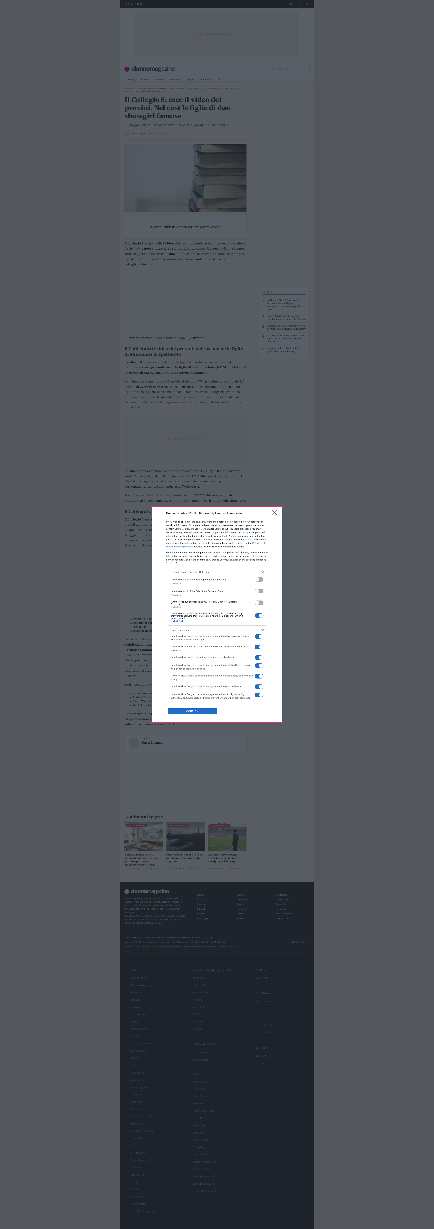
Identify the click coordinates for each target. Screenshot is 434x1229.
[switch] (259, 579)
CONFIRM (192, 711)
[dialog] (217, 614)
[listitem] (217, 572)
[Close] (275, 513)
